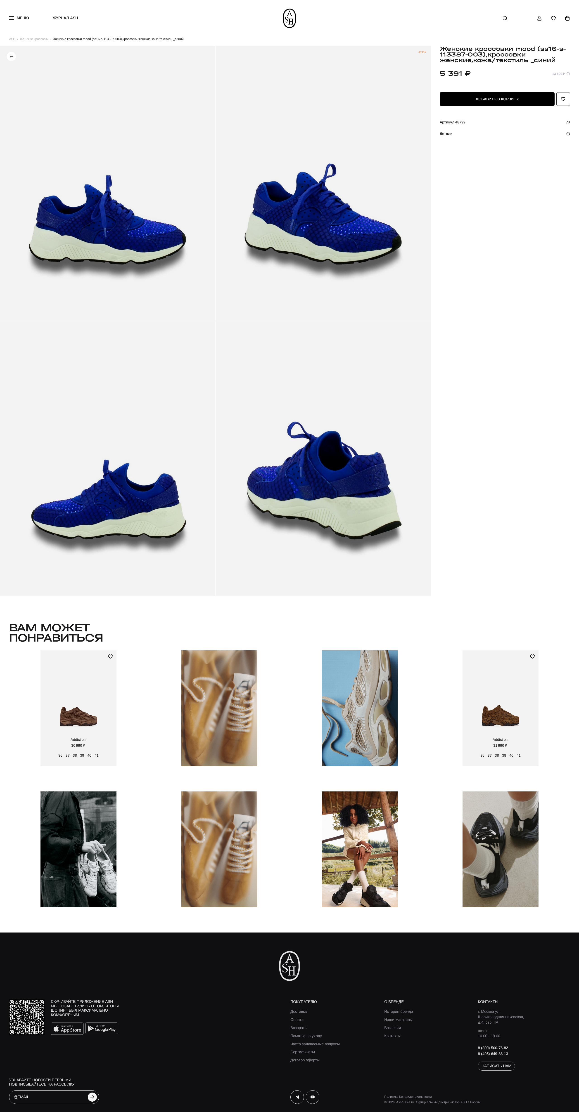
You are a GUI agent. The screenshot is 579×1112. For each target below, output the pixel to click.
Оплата (297, 1020)
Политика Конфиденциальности (408, 1096)
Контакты (392, 1036)
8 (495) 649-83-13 (493, 1054)
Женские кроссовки (34, 39)
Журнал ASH (65, 18)
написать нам (496, 1066)
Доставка (298, 1011)
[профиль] (539, 18)
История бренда (398, 1011)
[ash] (289, 18)
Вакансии (392, 1028)
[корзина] (567, 18)
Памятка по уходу (306, 1036)
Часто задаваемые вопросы (315, 1044)
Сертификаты (302, 1052)
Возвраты (298, 1028)
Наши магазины (398, 1020)
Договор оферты (305, 1060)
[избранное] (553, 18)
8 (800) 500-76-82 (493, 1048)
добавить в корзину (497, 99)
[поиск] (505, 18)
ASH (12, 39)
